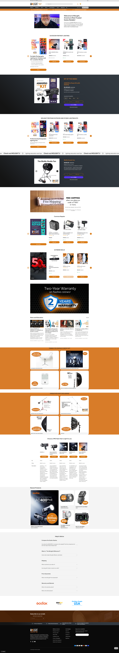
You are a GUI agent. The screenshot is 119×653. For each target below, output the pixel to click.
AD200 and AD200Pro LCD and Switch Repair (68, 233)
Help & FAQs (55, 634)
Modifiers (37, 7)
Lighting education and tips (46, 153)
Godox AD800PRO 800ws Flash (53, 53)
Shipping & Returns (56, 630)
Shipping (65, 164)
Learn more (40, 0)
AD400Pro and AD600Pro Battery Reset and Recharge (54, 233)
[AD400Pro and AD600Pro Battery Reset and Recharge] (54, 225)
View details (44, 456)
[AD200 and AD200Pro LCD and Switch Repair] (68, 225)
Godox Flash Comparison (57, 640)
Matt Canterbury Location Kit (82, 53)
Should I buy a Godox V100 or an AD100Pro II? (81, 329)
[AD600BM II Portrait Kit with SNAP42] (68, 44)
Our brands (67, 632)
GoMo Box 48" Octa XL (81, 266)
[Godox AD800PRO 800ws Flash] (54, 44)
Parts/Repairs (52, 7)
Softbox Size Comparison (57, 641)
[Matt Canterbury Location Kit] (82, 44)
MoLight (33, 649)
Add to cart (77, 101)
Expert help (86, 7)
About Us (67, 630)
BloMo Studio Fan (69, 160)
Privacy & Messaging (56, 638)
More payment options (73, 107)
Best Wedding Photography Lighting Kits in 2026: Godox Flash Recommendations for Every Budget (51, 330)
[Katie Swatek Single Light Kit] (68, 127)
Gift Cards (79, 7)
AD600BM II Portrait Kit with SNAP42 (68, 53)
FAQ (87, 0)
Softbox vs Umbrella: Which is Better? (67, 329)
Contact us (67, 634)
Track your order (55, 632)
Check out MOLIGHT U (24, 153)
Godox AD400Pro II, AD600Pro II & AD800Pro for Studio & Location (36, 330)
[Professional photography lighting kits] (38, 129)
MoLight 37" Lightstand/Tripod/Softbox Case (54, 267)
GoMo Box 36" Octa (66, 266)
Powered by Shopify (37, 649)
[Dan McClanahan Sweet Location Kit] (54, 127)
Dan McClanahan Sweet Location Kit (53, 135)
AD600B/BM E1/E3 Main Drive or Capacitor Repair (82, 233)
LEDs (42, 7)
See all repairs (38, 244)
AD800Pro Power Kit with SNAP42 (72, 84)
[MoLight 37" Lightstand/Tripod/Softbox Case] (54, 258)
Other (46, 7)
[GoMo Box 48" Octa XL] (82, 258)
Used (58, 7)
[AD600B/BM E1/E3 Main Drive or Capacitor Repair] (82, 225)
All (66, 7)
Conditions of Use (56, 636)
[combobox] (56, 4)
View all (87, 317)
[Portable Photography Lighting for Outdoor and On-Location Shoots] (38, 46)
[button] (80, 4)
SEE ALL (38, 69)
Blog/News (63, 7)
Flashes (31, 7)
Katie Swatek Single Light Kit (68, 134)
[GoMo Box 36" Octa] (68, 258)
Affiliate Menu (68, 636)
